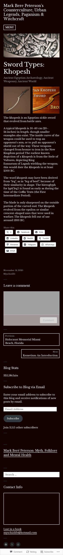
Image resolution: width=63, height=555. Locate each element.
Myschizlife (9, 274)
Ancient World (27, 81)
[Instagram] (18, 544)
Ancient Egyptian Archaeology (23, 77)
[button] (17, 100)
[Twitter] (12, 544)
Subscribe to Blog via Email (24, 387)
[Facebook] (6, 544)
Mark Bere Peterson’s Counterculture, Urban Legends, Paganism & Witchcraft (25, 12)
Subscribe (13, 418)
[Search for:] (31, 474)
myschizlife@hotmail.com (20, 532)
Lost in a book (12, 529)
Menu (9, 27)
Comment (48, 320)
